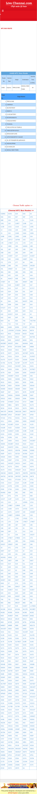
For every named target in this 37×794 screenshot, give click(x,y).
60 (1, 311)
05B (9, 492)
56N (16, 304)
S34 (16, 651)
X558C (32, 450)
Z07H (24, 758)
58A (9, 586)
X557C (10, 450)
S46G (2, 654)
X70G (32, 460)
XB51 (24, 742)
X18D (17, 431)
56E (9, 580)
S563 (24, 389)
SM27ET (33, 411)
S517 (17, 658)
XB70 (32, 742)
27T (16, 262)
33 (1, 547)
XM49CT (18, 752)
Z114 (9, 483)
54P (2, 298)
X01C (17, 697)
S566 (10, 667)
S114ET (25, 632)
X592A (3, 457)
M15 (9, 334)
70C (24, 321)
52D (24, 567)
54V (24, 298)
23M (2, 259)
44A (31, 275)
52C (16, 567)
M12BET (33, 609)
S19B (24, 641)
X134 (2, 703)
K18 (16, 606)
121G (24, 227)
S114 (17, 632)
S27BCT (32, 369)
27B (2, 538)
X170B (10, 706)
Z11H (17, 483)
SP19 (10, 415)
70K (2, 599)
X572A (17, 453)
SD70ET (32, 684)
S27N (2, 372)
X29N (10, 437)
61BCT (10, 590)
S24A (24, 645)
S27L (24, 648)
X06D (24, 421)
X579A (3, 732)
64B (31, 593)
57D (9, 308)
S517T (32, 658)
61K (16, 314)
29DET (10, 544)
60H (24, 311)
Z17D (2, 761)
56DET (3, 580)
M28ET (10, 616)
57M (2, 586)
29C (16, 265)
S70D (2, 402)
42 (23, 551)
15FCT (10, 240)
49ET (10, 560)
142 (2, 509)
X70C (24, 460)
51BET (17, 285)
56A (9, 301)
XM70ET (18, 476)
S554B (3, 664)
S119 (31, 632)
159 (24, 512)
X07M (17, 700)
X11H (17, 424)
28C (9, 541)
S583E (25, 395)
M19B (25, 612)
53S (16, 295)
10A (9, 220)
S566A (17, 667)
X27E (10, 713)
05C (16, 492)
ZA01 (17, 489)
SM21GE (18, 411)
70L (9, 599)
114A (31, 220)
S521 (10, 382)
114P (9, 499)
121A (31, 502)
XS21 (10, 479)
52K (16, 291)
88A (2, 603)
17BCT (10, 243)
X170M (25, 706)
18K (31, 525)
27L (2, 262)
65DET (17, 596)
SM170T (3, 411)
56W (2, 583)
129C (32, 227)
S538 (2, 661)
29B (9, 265)
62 (31, 314)
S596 (24, 398)
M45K (3, 340)
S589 (10, 674)
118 (9, 223)
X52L (17, 723)
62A (2, 593)
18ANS (25, 246)
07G (9, 496)
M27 (24, 337)
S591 (17, 674)
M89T (25, 625)
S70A (32, 677)
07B (31, 217)
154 (9, 233)
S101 (2, 632)
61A (31, 311)
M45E (32, 616)
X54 (24, 723)
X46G (10, 719)
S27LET (32, 648)
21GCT (25, 256)
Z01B (10, 758)
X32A (24, 437)
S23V (10, 645)
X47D (17, 719)
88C (9, 603)
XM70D (10, 476)
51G (2, 564)
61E (2, 314)
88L (31, 603)
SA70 (32, 680)
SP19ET (18, 415)
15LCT (32, 240)
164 (2, 518)
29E (16, 544)
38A (2, 272)
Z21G (32, 761)
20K (31, 252)
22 (9, 535)
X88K (24, 739)
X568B (32, 729)
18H (24, 525)
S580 (24, 671)
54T (16, 298)
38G (24, 272)
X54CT (32, 723)
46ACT (10, 278)
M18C (32, 334)
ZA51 (24, 489)
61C (16, 590)
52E (31, 567)
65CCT (3, 596)
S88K (32, 402)
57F (24, 308)
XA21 (2, 463)
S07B (32, 629)
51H (9, 564)
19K (2, 528)
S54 (9, 661)
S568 (31, 667)
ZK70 (10, 768)
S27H (17, 648)
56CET (25, 301)
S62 (24, 677)
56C (16, 301)
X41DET (32, 440)
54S (9, 298)
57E (16, 308)
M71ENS (18, 346)
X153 (10, 428)
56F (24, 580)
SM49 (10, 690)
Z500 (31, 486)
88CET (17, 603)
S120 (24, 356)
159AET (32, 512)
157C (10, 512)
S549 (24, 661)
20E (16, 252)
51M (31, 564)
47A (24, 557)
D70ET (25, 327)
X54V (32, 447)
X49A (24, 719)
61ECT (10, 314)
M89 (16, 625)
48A (16, 282)
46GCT (32, 278)
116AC (32, 499)
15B (2, 515)
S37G (32, 651)
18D (2, 525)
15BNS (17, 515)
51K (16, 564)
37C (9, 547)
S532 (24, 382)
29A (24, 541)
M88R (10, 625)
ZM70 (17, 768)
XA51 (32, 463)
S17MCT (18, 641)
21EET (10, 256)
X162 (24, 428)
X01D (24, 697)
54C (2, 573)
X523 (31, 444)
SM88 (32, 690)
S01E (24, 350)
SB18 (2, 405)
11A (31, 223)
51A (2, 285)
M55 (31, 343)
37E (24, 547)
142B (10, 509)
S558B (32, 664)
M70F (17, 622)
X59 (31, 732)
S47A (17, 654)
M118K (3, 609)
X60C (32, 457)
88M (2, 327)
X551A (10, 726)
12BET (10, 505)
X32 (16, 437)
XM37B (25, 473)
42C (9, 275)
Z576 (31, 765)
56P (24, 304)
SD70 (17, 684)
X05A (10, 421)
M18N (10, 612)
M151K (17, 334)
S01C (17, 350)
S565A (3, 667)
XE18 (2, 745)
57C (31, 583)
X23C (17, 434)
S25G (10, 369)
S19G (32, 641)
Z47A (24, 486)
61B (2, 590)
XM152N (11, 748)
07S (24, 496)
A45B (10, 327)
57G (31, 308)
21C (24, 531)
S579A (3, 671)
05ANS (3, 492)
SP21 (24, 415)
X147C (17, 703)
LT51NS (18, 330)
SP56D (3, 693)
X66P (10, 460)
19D (24, 249)
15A (31, 236)
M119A (17, 609)
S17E (2, 641)
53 (16, 570)
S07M (32, 353)
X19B (24, 431)
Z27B (10, 486)
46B (16, 278)
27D (31, 538)
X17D (32, 706)
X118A (3, 424)
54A (24, 295)
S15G (10, 638)
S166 (17, 638)
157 (2, 512)
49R (16, 560)
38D (16, 272)
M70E (10, 622)
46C (24, 278)
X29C (32, 713)
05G (31, 492)
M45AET (25, 616)
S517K (25, 658)
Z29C (17, 486)
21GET (32, 256)
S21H (10, 366)
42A (31, 551)
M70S (3, 346)
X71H (17, 739)
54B (31, 295)
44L (16, 554)
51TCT (32, 288)
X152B (3, 428)
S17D (32, 363)
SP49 (32, 415)
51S (9, 288)
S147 (24, 635)
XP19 (10, 755)
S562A (10, 389)
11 (23, 220)
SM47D (3, 690)
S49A (2, 379)
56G (31, 580)
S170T (25, 363)
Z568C (17, 765)
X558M (10, 729)
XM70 (25, 752)
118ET (17, 223)
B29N (17, 327)
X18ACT (11, 431)
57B (24, 583)
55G (24, 577)
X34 (31, 437)
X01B (10, 697)
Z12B (24, 483)
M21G (10, 337)
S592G (17, 398)
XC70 (10, 466)
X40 (2, 440)
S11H (17, 356)
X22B (10, 434)
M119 (10, 609)
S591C (3, 398)
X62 (16, 735)
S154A (25, 359)
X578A (25, 453)
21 (16, 531)
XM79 (32, 476)
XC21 (2, 466)
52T (9, 570)
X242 (24, 434)
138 (16, 230)
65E (24, 596)
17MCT (25, 522)
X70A (17, 460)
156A (24, 233)
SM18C (10, 411)
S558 (24, 664)
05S (9, 217)
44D (9, 554)
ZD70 (32, 489)
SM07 (10, 687)
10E (16, 220)
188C (10, 246)
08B (2, 220)
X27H (17, 713)
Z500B (3, 765)
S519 (2, 382)
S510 (2, 658)
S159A (32, 359)
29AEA (32, 541)
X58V (24, 732)
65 (23, 317)
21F (16, 256)
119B (24, 223)
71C (9, 324)
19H (31, 249)
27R (9, 262)
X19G (2, 710)
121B (2, 227)
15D (31, 515)
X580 (17, 732)
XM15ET (18, 748)
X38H (24, 716)
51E (24, 285)
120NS (25, 502)
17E (31, 243)
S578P (32, 392)
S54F (32, 661)
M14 (2, 334)
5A (24, 768)
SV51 (32, 418)
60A (9, 311)
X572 (10, 453)
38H (31, 272)
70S (31, 599)
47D (31, 557)
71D (16, 324)
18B (31, 246)
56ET (17, 580)
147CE (25, 509)
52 (1, 567)
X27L (24, 713)
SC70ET (3, 684)
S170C (3, 363)
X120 (24, 424)
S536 (31, 382)
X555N (32, 726)
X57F (10, 732)
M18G (3, 612)
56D (31, 301)
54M (31, 573)
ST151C (32, 693)
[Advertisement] (18, 48)
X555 (17, 726)
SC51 (24, 405)
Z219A (25, 761)
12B (2, 505)
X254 (2, 713)
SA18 (10, 680)
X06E (2, 700)
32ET (32, 269)
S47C (24, 654)
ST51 (10, 418)
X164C (3, 706)
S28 (9, 372)
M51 (31, 340)
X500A (32, 719)
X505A (3, 444)
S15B (2, 638)
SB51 (10, 405)
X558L (3, 729)
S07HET (25, 353)
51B (9, 285)
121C (10, 227)
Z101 (2, 483)
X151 (24, 703)
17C (16, 243)
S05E (17, 629)
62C (9, 593)
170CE (25, 518)
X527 (10, 723)
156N (32, 233)
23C (24, 535)
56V (31, 304)
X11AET (10, 424)
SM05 (3, 687)
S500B (17, 379)
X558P (17, 729)
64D (9, 317)
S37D (24, 651)
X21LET (32, 710)
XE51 (10, 745)
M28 (2, 616)
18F (16, 525)
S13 (16, 635)
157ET (17, 512)
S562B (17, 389)
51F (31, 285)
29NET (10, 269)
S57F (17, 671)
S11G (10, 356)
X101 (24, 700)
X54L (17, 447)
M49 (9, 340)
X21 (24, 710)
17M (16, 522)
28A (31, 262)
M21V (17, 337)
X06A (17, 421)
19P (9, 528)
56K (2, 304)
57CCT (3, 308)
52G (2, 291)
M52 (31, 619)
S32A (2, 651)
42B (2, 275)
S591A (25, 674)
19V (16, 528)
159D (17, 236)
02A (16, 214)
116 (24, 499)
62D (16, 593)
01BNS (3, 214)
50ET (32, 560)
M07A (32, 330)
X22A (2, 434)
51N (2, 288)
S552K (3, 385)
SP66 (10, 693)
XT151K (18, 479)
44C (2, 554)
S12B (2, 635)
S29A (17, 372)
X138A (10, 703)
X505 (24, 684)
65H (2, 321)
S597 (10, 677)
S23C (2, 645)
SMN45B (3, 415)
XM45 (3, 752)
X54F (2, 447)
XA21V (17, 463)
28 (23, 262)
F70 (2, 606)
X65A (24, 735)
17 (9, 518)
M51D (10, 619)
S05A (10, 629)
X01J (2, 421)
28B (2, 541)
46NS (10, 557)
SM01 (32, 408)
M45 (16, 616)
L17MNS (33, 606)
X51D (17, 444)
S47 (9, 654)
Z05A (17, 758)
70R (24, 599)
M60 (2, 622)
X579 (31, 453)
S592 (10, 398)
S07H (17, 353)
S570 (17, 392)
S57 (9, 392)
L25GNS (11, 330)
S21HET (18, 366)
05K (2, 217)
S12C (10, 635)
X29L (2, 437)
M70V (10, 346)
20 (23, 528)
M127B (25, 609)
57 (9, 583)
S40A (2, 376)
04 (31, 214)
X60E (2, 735)
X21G (10, 710)
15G (24, 240)
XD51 (24, 466)
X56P (2, 453)
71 (1, 324)
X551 (2, 726)
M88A (32, 346)
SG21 (17, 408)
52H (9, 291)
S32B (10, 651)
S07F (10, 353)
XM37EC (33, 473)
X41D (24, 440)
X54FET (10, 447)
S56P (2, 392)
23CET (32, 535)
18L (2, 249)
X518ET (10, 444)
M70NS (32, 622)
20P (9, 531)
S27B (24, 369)
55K (31, 577)
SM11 (17, 687)
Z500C (10, 765)
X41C (17, 440)
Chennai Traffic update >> (22, 205)
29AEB (3, 265)
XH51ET (18, 470)
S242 (17, 645)
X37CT (10, 716)
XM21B (3, 473)
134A (10, 230)
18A (16, 246)
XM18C (25, 748)
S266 (17, 369)
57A (16, 583)
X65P (32, 735)
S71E (17, 402)
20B (2, 252)
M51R (17, 619)
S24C (32, 645)
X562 (24, 729)
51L (24, 564)
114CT (3, 499)
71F (24, 324)
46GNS (3, 557)
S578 (24, 392)
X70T (2, 739)
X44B (2, 719)
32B (24, 269)
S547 (17, 661)
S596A (32, 398)
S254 (2, 369)
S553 (10, 385)
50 (23, 560)
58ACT (17, 586)
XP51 (32, 755)
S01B (10, 350)
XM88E (3, 755)
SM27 (25, 411)
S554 (24, 385)
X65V (2, 460)
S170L (10, 363)
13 (1, 230)
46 (1, 278)
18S (16, 249)
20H (24, 252)
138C (24, 230)
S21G (2, 366)
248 (9, 259)
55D (16, 577)
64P (16, 317)
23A (16, 535)
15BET (10, 515)
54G (16, 573)
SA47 (17, 680)
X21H (17, 710)
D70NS (32, 327)
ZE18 (2, 768)
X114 (31, 700)
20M (2, 531)
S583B (17, 395)
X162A (32, 428)
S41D (17, 376)
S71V (24, 402)
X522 (24, 444)
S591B (32, 674)
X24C (32, 434)
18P (9, 249)
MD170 (32, 625)
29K (31, 544)
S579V (10, 671)
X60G (10, 735)
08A (31, 496)
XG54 (32, 745)
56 (1, 301)
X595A (25, 457)
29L (2, 269)
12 (16, 502)
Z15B (32, 483)
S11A (2, 356)
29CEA (25, 265)
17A (31, 518)
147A (17, 509)
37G (31, 547)
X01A (2, 697)
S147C (3, 359)
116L (2, 223)
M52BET (3, 343)
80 (31, 324)
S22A (32, 366)
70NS (17, 599)
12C (24, 505)
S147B (32, 635)
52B (9, 567)
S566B (25, 667)
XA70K (10, 742)
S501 (24, 379)
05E (24, 492)
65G (31, 596)
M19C (32, 612)
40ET (2, 551)
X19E (32, 431)
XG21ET (25, 745)
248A (17, 259)
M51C (3, 619)
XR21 (2, 479)
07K (16, 496)
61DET (32, 590)
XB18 (17, 742)
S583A (10, 395)
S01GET (3, 629)
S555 (10, 664)
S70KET (10, 402)
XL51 (24, 470)
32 (16, 269)
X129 (31, 424)
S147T (10, 359)
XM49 (10, 752)
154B (17, 233)
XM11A (32, 470)
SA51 (24, 680)
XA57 (2, 742)
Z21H (2, 486)
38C (9, 272)
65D (9, 596)
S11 (9, 632)
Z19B (17, 761)
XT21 (24, 479)
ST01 (17, 693)
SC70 (32, 405)
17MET (32, 522)
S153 (17, 359)
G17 (9, 606)
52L (24, 291)
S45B (24, 376)
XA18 (32, 739)
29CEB (32, 265)
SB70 (17, 405)
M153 (25, 334)
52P (31, 291)
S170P (17, 363)
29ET (24, 544)
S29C (24, 372)
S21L (24, 366)
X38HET (32, 716)
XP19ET (18, 755)
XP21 (24, 755)
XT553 (3, 758)
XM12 (3, 748)
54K (24, 573)
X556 (2, 450)
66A (16, 321)
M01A (25, 330)
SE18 (2, 408)
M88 (24, 346)
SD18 (10, 684)
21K (2, 535)
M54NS (25, 343)
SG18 (10, 408)
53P (9, 295)
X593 (10, 457)
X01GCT (33, 697)
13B (31, 230)
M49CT (17, 340)
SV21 (24, 418)
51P (16, 288)
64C (2, 317)
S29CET (32, 372)
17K (9, 522)
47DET (3, 282)
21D (31, 531)
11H (9, 502)
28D (16, 541)
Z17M (10, 761)
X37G (17, 716)
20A (31, 528)
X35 (2, 716)
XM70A (32, 752)
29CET (3, 544)
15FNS (17, 240)
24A (31, 259)
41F (9, 551)
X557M (17, 450)
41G (16, 551)
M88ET (3, 625)
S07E (2, 353)
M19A (17, 612)
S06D (24, 629)
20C (9, 252)
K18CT (25, 606)
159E (24, 236)
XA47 (24, 463)
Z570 (24, 765)
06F (24, 217)
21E (2, 256)
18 (1, 246)
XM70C (3, 476)
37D (16, 547)
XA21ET (10, 463)
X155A (17, 428)
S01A (2, 350)
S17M (10, 641)
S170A (32, 638)
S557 (17, 664)
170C (17, 518)
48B (31, 282)
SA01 (2, 680)
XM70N (25, 476)
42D (16, 275)
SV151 (17, 418)
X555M (25, 726)
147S (31, 509)
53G (31, 570)
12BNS (17, 505)
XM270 (17, 473)
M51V (25, 619)
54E (9, 573)
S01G (32, 350)
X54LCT (25, 447)
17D (24, 243)
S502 (31, 379)
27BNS (17, 538)
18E (9, 525)
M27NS (32, 337)
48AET (25, 282)
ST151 (25, 693)
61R (24, 314)
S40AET (10, 376)
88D (24, 603)
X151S (32, 703)
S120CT (32, 356)
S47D (32, 654)
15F (2, 240)
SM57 (17, 690)
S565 (31, 389)
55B (2, 577)
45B (24, 554)
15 (1, 233)
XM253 (10, 473)
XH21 (10, 470)
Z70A (10, 489)
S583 (2, 395)
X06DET (32, 421)
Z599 (2, 489)
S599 (17, 677)
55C (9, 577)
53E (24, 570)
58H (31, 586)
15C (24, 515)
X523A (3, 723)
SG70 (25, 408)
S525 (17, 382)
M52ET (10, 343)
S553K (17, 385)
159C (10, 236)
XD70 (32, 466)
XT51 (32, 479)
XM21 (32, 748)
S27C (2, 648)
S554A (32, 385)
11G (2, 502)
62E (24, 593)
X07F (10, 700)
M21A (3, 337)
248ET (25, 259)
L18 (2, 330)
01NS (10, 214)
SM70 (25, 690)
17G (2, 522)
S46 (31, 376)
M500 (25, 340)
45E (31, 554)
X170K (17, 706)
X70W (10, 739)
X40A (10, 440)
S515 (10, 658)
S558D (3, 389)
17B (2, 243)
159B (2, 236)
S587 (31, 395)
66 (9, 321)
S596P (3, 677)
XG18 (17, 745)
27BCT (10, 538)
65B (31, 317)
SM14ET (33, 687)
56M (9, 304)
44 (23, 275)
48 (9, 282)
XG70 (2, 470)
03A (24, 214)
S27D (10, 648)
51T (24, 288)
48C (2, 560)
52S (2, 570)
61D (24, 590)
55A (31, 298)
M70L (25, 622)
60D (16, 311)
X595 (17, 457)
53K (2, 295)
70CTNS (33, 321)
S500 (10, 379)
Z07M (32, 758)
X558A (25, 450)
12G (31, 505)
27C (24, 538)
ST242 (3, 418)
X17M (3, 431)
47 (16, 557)
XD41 (17, 466)
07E (2, 496)
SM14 (25, 687)
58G (24, 586)
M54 (16, 343)
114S (17, 499)
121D (17, 227)
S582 (31, 671)
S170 (24, 638)
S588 (2, 674)
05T (16, 217)
